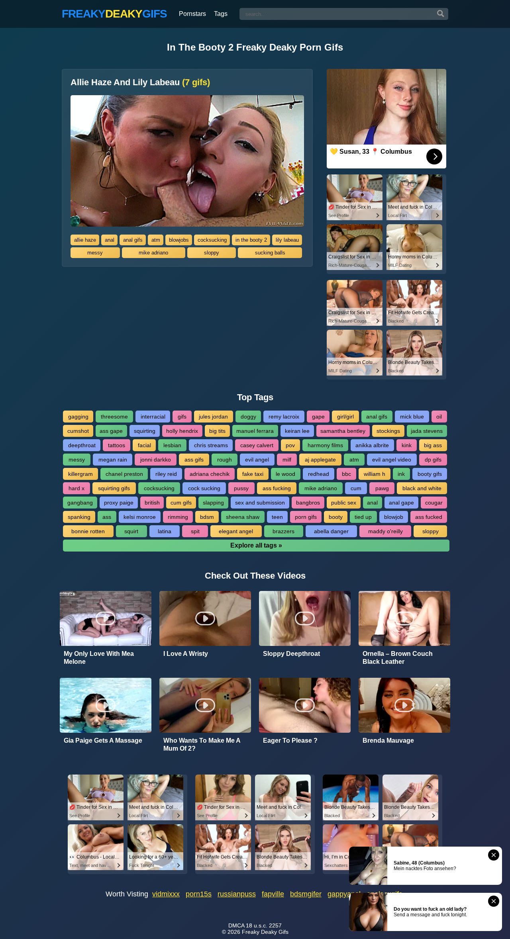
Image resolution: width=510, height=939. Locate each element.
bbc (346, 474)
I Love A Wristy (185, 653)
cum (356, 488)
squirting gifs (114, 488)
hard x (76, 488)
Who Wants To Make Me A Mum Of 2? (201, 744)
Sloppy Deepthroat (291, 653)
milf (286, 459)
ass (106, 517)
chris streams (211, 445)
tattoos (116, 445)
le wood (285, 474)
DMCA (236, 925)
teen (277, 517)
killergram (80, 474)
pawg (382, 488)
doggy (248, 416)
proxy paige (118, 502)
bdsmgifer (306, 894)
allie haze (85, 240)
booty (336, 517)
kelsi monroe (140, 517)
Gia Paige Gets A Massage (103, 740)
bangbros (308, 502)
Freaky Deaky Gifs (265, 932)
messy (95, 253)
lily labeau (287, 240)
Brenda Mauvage (388, 740)
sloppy (211, 253)
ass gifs (194, 459)
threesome (114, 416)
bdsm (207, 517)
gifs (182, 416)
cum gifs (181, 502)
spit (195, 531)
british (152, 502)
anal (109, 240)
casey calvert (256, 445)
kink (407, 445)
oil (439, 416)
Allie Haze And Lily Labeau (140, 82)
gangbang (80, 502)
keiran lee (297, 431)
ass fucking (277, 488)
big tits (217, 431)
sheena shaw (242, 517)
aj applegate (320, 459)
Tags (221, 13)
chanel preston (124, 474)
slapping (213, 502)
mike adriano (153, 253)
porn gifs (306, 517)
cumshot (78, 431)
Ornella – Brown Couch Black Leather (398, 657)
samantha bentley (342, 431)
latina (164, 531)
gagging (78, 416)
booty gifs (430, 474)
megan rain (112, 459)
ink (401, 474)
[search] (440, 14)
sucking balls (270, 253)
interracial (153, 416)
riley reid (166, 474)
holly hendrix (182, 431)
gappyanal (344, 894)
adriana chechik (210, 474)
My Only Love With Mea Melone (99, 657)
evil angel (257, 459)
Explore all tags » (256, 545)
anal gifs (133, 240)
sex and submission (260, 502)
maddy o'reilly (385, 531)
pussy (241, 488)
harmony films (325, 445)
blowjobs (179, 240)
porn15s (199, 894)
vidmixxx (166, 894)
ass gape (111, 431)
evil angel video (391, 459)
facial (144, 445)
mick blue (412, 416)
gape (318, 416)
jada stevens (427, 431)
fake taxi (252, 474)
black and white (421, 488)
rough (224, 459)
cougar (434, 502)
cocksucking (212, 240)
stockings (388, 431)
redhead (318, 474)
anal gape (401, 502)
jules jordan (213, 416)
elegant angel (236, 531)
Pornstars (192, 13)
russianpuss (237, 894)
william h (374, 474)
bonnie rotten (88, 531)
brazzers (283, 531)
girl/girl (345, 416)
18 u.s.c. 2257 (264, 925)
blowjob (393, 517)
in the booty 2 (251, 240)
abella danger (331, 531)
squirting (144, 431)
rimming (178, 517)
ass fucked (428, 517)
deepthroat (82, 445)
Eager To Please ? (290, 740)
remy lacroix (284, 416)
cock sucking (204, 488)
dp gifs (433, 459)
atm (155, 240)
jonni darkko (155, 459)
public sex (343, 502)
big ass (433, 445)
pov (290, 445)
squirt (131, 531)
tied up (363, 517)
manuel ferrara (255, 431)
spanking (79, 517)
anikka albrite (372, 445)
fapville (273, 894)
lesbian (172, 445)
